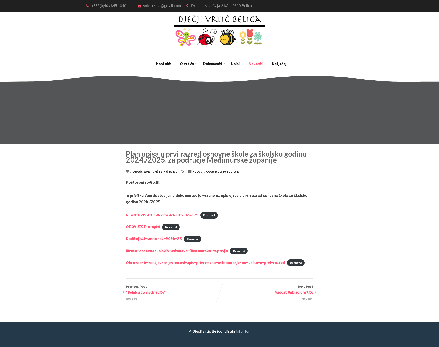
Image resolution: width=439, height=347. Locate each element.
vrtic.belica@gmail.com (162, 6)
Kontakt (163, 63)
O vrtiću (187, 63)
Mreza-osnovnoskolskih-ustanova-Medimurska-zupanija (177, 250)
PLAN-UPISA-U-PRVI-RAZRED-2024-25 (162, 215)
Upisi (235, 63)
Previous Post (146, 289)
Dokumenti (212, 63)
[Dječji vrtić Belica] (219, 14)
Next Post (294, 289)
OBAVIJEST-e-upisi (143, 226)
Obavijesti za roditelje (222, 171)
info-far (243, 331)
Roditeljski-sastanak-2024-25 (154, 238)
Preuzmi (209, 215)
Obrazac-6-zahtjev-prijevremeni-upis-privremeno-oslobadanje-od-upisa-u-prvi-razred (205, 262)
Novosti (256, 63)
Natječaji (279, 63)
